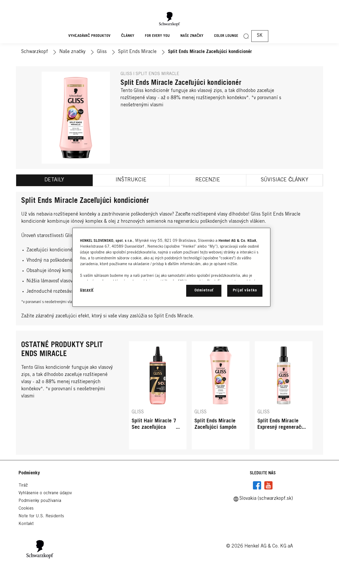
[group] (221, 395)
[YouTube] (268, 485)
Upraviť (86, 290)
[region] (171, 267)
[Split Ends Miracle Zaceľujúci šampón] (220, 395)
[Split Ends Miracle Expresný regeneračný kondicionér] (284, 395)
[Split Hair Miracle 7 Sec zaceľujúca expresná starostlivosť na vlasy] (158, 395)
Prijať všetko (245, 290)
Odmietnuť (204, 290)
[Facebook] (257, 485)
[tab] (54, 180)
